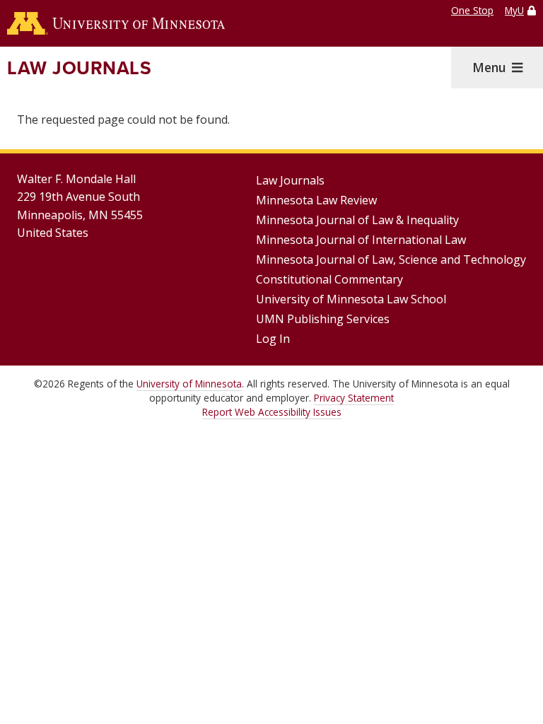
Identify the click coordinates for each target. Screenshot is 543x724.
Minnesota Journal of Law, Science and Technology (391, 259)
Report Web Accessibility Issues (271, 412)
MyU (514, 10)
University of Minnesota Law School (351, 299)
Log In (273, 338)
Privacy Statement (354, 397)
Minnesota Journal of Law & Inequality (357, 220)
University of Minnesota (189, 383)
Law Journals (79, 67)
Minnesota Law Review (316, 200)
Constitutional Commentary (329, 279)
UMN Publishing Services (323, 319)
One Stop (472, 10)
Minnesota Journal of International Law (361, 239)
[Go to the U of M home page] (116, 23)
